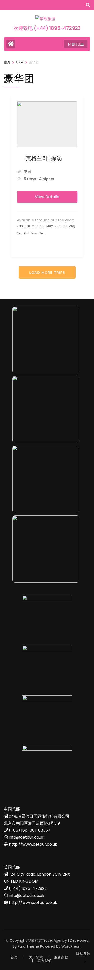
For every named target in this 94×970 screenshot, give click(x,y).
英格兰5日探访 (44, 158)
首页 (14, 957)
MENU (74, 44)
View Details (47, 197)
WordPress (70, 946)
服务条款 (61, 957)
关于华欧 (36, 957)
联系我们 (45, 960)
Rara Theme (28, 946)
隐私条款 (83, 953)
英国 (27, 171)
